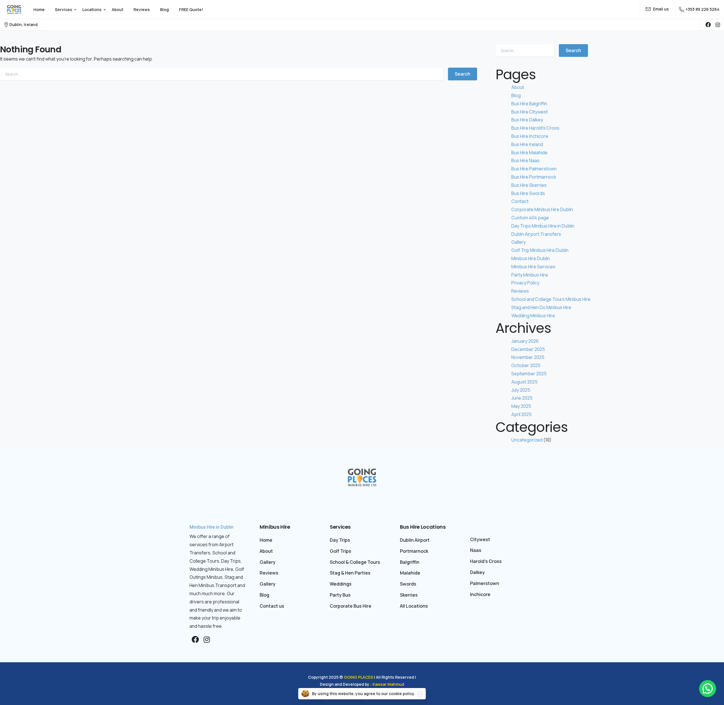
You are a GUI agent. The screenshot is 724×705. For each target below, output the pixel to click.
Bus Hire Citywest (529, 112)
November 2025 (527, 357)
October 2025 (525, 365)
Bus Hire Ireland (527, 144)
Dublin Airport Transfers (536, 234)
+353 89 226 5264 (702, 9)
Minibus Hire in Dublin (211, 527)
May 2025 (521, 406)
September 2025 (529, 373)
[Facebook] (708, 24)
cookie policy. (402, 693)
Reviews (520, 291)
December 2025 (528, 349)
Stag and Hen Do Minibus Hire (541, 307)
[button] (707, 688)
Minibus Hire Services (533, 266)
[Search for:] (221, 74)
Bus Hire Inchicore (529, 136)
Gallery (518, 242)
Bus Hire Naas (525, 160)
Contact (520, 201)
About (517, 87)
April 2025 (521, 414)
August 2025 (524, 382)
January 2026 (525, 341)
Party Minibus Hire (529, 275)
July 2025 (520, 390)
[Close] (420, 694)
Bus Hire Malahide (529, 152)
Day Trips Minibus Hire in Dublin (542, 226)
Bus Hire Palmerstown (534, 169)
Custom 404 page (530, 218)
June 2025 (522, 398)
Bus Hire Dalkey (527, 120)
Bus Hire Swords (528, 193)
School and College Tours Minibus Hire (551, 299)
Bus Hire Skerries (529, 185)
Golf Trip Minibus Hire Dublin (539, 250)
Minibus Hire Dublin (530, 258)
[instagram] (718, 24)
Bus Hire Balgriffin (529, 103)
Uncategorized (526, 440)
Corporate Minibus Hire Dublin (542, 209)
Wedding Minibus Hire (533, 315)
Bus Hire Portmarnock (533, 177)
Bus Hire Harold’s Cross (535, 128)
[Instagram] (207, 639)
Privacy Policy (525, 283)
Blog (516, 95)
